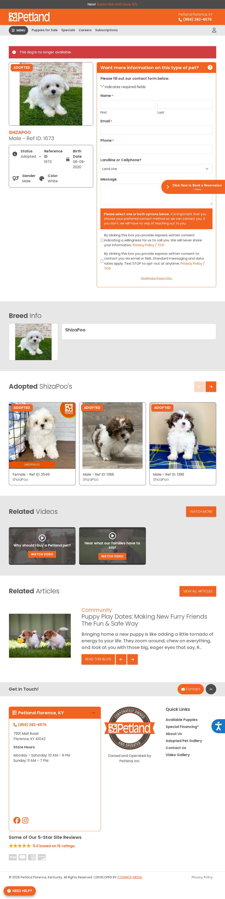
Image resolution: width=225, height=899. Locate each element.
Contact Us (176, 747)
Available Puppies (182, 719)
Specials (68, 30)
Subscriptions (106, 30)
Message (108, 179)
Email (106, 121)
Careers (85, 30)
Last (161, 112)
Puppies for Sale (45, 30)
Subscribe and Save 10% (117, 4)
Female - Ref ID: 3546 (31, 474)
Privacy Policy (202, 877)
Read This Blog (98, 659)
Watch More (201, 511)
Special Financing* (182, 726)
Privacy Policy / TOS (148, 245)
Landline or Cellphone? (120, 159)
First (103, 112)
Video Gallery (178, 754)
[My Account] (214, 30)
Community (97, 610)
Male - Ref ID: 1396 (168, 474)
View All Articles (197, 591)
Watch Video (42, 554)
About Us (174, 733)
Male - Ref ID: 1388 (98, 474)
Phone (107, 140)
